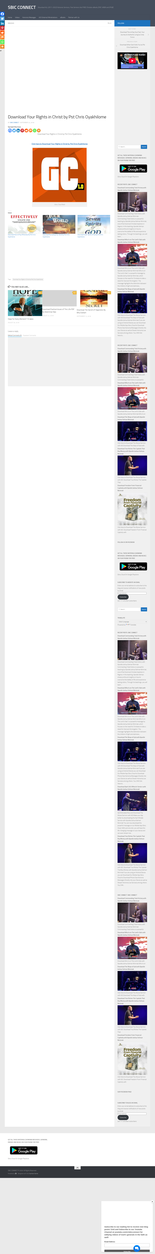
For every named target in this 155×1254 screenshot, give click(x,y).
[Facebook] (10, 130)
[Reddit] (26, 130)
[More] (39, 130)
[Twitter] (14, 130)
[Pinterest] (22, 130)
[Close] (152, 1201)
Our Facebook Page (124, 1092)
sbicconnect (14, 122)
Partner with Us (73, 17)
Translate (133, 625)
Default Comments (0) (15, 335)
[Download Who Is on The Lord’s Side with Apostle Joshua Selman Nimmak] (132, 266)
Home (10, 17)
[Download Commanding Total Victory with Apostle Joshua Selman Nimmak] (132, 211)
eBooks (62, 17)
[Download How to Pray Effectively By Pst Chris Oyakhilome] (24, 224)
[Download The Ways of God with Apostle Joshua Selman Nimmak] (132, 313)
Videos (17, 17)
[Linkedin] (18, 130)
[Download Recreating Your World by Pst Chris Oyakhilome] (59, 224)
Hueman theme (33, 1173)
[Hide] (1, 51)
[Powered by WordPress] (16, 1173)
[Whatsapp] (34, 130)
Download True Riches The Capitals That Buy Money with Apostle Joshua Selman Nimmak (131, 451)
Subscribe (123, 597)
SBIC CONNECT (22, 7)
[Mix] (30, 130)
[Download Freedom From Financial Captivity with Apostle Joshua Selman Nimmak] (132, 525)
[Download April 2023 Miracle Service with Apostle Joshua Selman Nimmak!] (132, 810)
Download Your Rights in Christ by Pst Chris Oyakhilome (28, 279)
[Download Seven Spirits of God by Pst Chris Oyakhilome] (94, 224)
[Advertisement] (59, 45)
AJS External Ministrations (48, 17)
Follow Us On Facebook (126, 542)
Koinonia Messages (29, 17)
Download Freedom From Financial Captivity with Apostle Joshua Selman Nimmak (130, 488)
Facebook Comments (29, 335)
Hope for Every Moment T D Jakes (20, 319)
